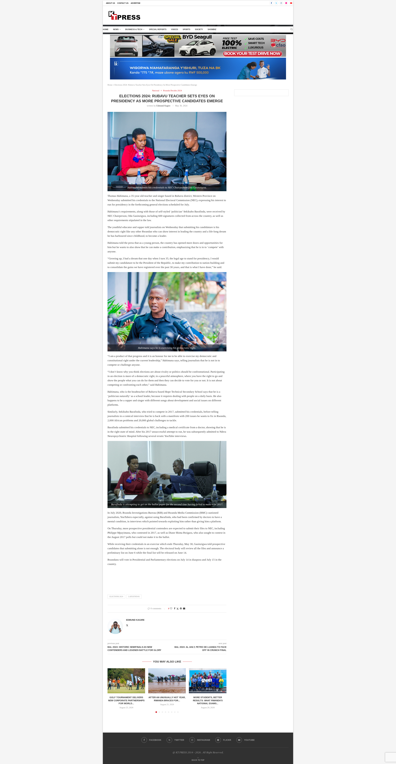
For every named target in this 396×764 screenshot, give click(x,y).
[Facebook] (271, 3)
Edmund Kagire (163, 106)
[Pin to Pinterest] (181, 608)
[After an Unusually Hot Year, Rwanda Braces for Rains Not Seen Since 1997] (167, 680)
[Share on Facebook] (174, 608)
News (116, 29)
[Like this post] (171, 608)
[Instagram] (281, 3)
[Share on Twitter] (177, 608)
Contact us (122, 3)
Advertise (135, 3)
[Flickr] (286, 3)
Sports (186, 29)
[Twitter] (276, 3)
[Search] (291, 29)
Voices (174, 29)
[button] (111, 690)
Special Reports (157, 29)
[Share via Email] (184, 608)
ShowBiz (212, 29)
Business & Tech (133, 29)
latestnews (134, 596)
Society (199, 29)
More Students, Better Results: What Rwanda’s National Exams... (208, 700)
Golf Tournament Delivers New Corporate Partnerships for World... (126, 700)
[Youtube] (291, 3)
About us (110, 3)
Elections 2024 (116, 596)
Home (105, 29)
